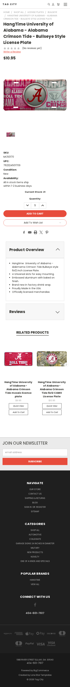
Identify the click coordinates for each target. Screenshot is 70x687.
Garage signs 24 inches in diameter (35, 543)
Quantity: (35, 198)
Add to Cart (18, 412)
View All (35, 584)
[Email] (29, 232)
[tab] (35, 250)
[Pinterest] (47, 232)
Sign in (28, 507)
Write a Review (12, 51)
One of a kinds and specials (35, 561)
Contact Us (35, 493)
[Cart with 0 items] (58, 4)
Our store (35, 489)
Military (35, 547)
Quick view (18, 405)
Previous (4, 364)
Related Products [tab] (32, 332)
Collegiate (35, 539)
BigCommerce (41, 670)
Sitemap (35, 511)
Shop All (35, 530)
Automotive (35, 534)
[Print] (35, 232)
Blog (35, 502)
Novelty (35, 556)
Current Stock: (35, 192)
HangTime (35, 579)
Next (66, 364)
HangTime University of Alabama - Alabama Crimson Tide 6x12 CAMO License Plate (52, 389)
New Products (35, 552)
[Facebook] (24, 232)
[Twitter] (41, 232)
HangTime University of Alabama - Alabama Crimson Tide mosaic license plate (18, 389)
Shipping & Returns (35, 498)
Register (41, 507)
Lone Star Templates (41, 675)
